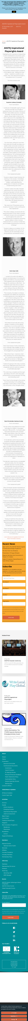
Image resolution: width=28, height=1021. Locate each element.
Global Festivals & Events (8, 888)
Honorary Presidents (7, 852)
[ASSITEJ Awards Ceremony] (14, 656)
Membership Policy (7, 857)
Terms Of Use (14, 965)
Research (4, 868)
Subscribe (5, 892)
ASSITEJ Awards (8, 642)
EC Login (14, 967)
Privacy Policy (14, 964)
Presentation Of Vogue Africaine (11, 553)
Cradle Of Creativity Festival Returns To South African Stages (13, 560)
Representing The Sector (8, 866)
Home (3, 41)
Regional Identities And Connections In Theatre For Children (13, 556)
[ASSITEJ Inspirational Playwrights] (14, 693)
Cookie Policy (14, 963)
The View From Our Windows (10, 550)
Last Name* (6, 588)
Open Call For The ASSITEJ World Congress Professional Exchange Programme (14, 547)
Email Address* (6, 575)
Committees (5, 818)
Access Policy (14, 961)
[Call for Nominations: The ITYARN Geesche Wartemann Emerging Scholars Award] (14, 730)
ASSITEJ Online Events (8, 886)
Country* (5, 595)
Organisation (6, 601)
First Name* (6, 582)
